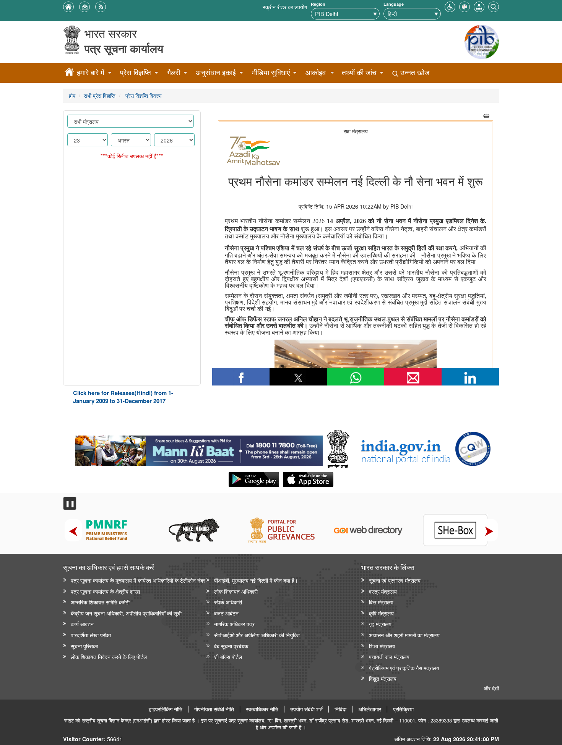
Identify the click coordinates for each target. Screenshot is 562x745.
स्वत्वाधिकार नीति (262, 709)
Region (318, 4)
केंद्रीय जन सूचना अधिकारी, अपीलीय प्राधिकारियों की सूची (126, 613)
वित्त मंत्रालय (381, 602)
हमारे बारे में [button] (90, 72)
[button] (450, 6)
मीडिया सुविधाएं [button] (271, 72)
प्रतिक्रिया (403, 709)
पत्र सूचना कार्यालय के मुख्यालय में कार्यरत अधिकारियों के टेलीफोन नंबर (138, 580)
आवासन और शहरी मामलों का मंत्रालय (404, 635)
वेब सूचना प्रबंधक (231, 646)
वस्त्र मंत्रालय (383, 591)
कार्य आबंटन (82, 624)
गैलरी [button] (173, 72)
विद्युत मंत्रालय (382, 678)
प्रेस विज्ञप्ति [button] (135, 72)
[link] (199, 449)
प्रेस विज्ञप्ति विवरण (143, 95)
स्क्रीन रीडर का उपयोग (285, 7)
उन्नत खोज (413, 72)
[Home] (69, 73)
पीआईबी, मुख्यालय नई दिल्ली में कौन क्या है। (256, 580)
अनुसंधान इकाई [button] (216, 72)
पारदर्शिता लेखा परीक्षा (91, 635)
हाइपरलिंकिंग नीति (165, 709)
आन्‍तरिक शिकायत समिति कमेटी (100, 602)
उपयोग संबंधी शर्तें (306, 709)
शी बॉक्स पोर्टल (228, 657)
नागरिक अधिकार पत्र (234, 624)
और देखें (491, 688)
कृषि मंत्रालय (381, 613)
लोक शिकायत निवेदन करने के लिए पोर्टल (109, 657)
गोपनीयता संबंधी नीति (214, 709)
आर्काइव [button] (315, 72)
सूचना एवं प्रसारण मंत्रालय (395, 580)
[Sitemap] (479, 6)
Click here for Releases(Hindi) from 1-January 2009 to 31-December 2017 (123, 397)
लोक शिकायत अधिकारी (236, 591)
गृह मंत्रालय (380, 624)
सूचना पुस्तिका (84, 646)
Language (393, 4)
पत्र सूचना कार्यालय (123, 48)
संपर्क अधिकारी (228, 602)
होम (72, 95)
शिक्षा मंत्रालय (382, 646)
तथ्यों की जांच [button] (359, 72)
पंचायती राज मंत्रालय (389, 657)
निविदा (340, 709)
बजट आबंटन (226, 613)
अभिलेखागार (369, 709)
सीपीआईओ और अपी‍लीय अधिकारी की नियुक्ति (257, 635)
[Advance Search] (494, 6)
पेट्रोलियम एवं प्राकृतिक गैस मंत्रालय (404, 668)
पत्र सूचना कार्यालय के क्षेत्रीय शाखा (105, 591)
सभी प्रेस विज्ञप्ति (99, 95)
